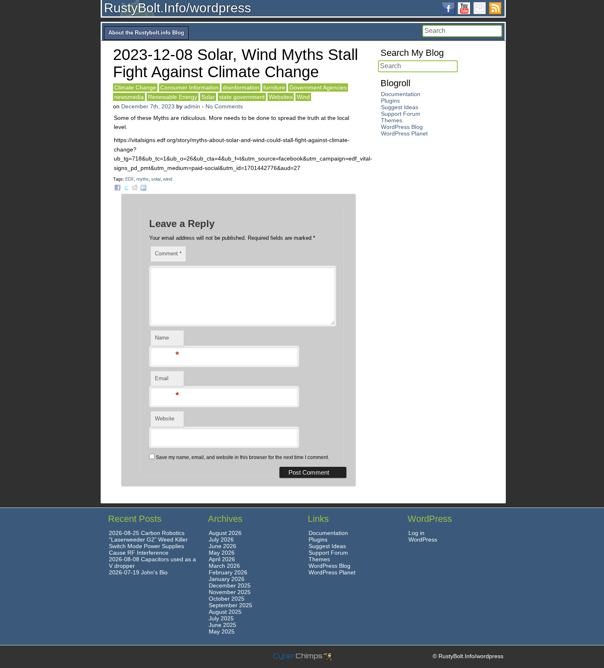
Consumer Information (189, 87)
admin (192, 106)
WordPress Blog (402, 127)
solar (156, 179)
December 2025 (230, 585)
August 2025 (225, 611)
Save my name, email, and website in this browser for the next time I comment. (242, 457)
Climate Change (135, 87)
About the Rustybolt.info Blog (146, 33)
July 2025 (221, 618)
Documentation (400, 94)
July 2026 (221, 539)
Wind (303, 97)
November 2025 (230, 592)
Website (164, 418)
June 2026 (222, 546)
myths (142, 179)
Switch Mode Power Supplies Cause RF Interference (146, 549)
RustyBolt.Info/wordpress (177, 7)
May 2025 (222, 631)
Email (167, 380)
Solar (208, 97)
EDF (129, 179)
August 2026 (225, 533)
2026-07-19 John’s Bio (138, 572)
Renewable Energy (172, 97)
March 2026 (224, 565)
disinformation (241, 87)
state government (242, 97)
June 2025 (222, 625)
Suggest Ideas (399, 107)
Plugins (390, 100)
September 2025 (230, 605)
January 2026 (226, 579)
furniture (274, 87)
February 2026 (228, 572)
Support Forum (400, 113)
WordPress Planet (404, 133)
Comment (168, 253)
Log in (416, 533)
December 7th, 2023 (148, 106)
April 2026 (222, 559)
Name (167, 340)
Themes (391, 120)
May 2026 (222, 552)
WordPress (422, 539)
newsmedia (129, 97)
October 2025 (226, 598)
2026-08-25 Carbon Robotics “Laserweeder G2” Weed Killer (148, 536)
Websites (281, 97)
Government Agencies (318, 87)
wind (167, 179)
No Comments (224, 106)
